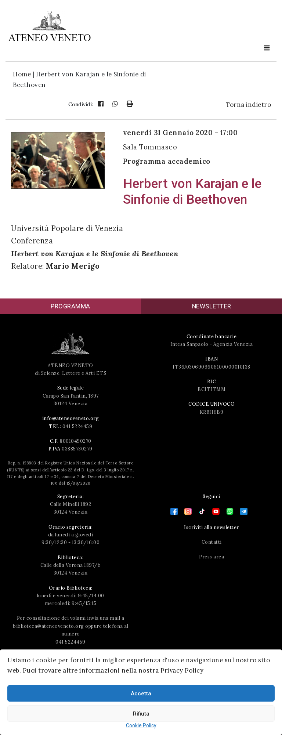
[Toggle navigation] (267, 48)
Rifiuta (141, 713)
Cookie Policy (141, 725)
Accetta (141, 693)
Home (22, 74)
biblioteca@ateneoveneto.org (48, 626)
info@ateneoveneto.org (70, 418)
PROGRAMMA (70, 306)
